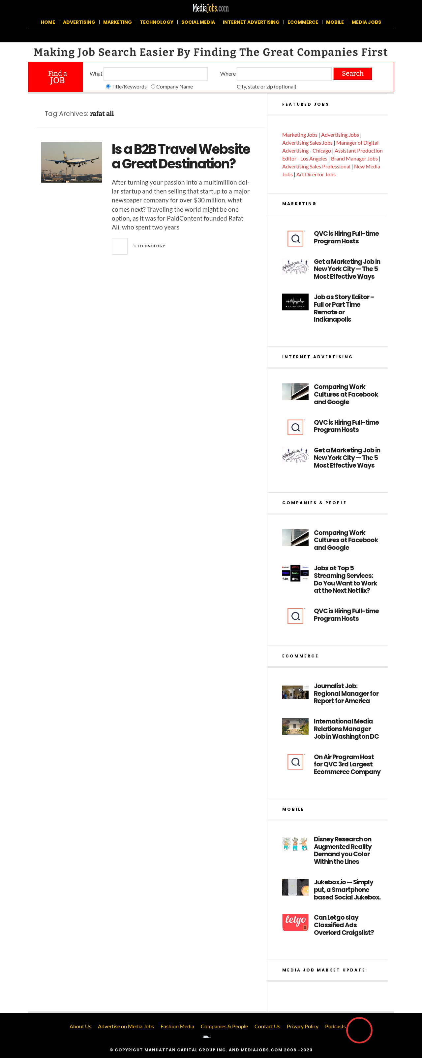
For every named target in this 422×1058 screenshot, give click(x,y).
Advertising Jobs (340, 134)
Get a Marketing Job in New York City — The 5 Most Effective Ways (347, 269)
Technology (156, 22)
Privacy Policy (302, 1026)
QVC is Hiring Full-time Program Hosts (346, 237)
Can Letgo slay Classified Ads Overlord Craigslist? (344, 925)
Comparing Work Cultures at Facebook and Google (346, 394)
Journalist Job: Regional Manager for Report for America (346, 694)
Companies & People (224, 1026)
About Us (80, 1026)
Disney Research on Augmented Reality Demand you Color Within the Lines (343, 851)
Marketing (117, 22)
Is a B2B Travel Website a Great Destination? (181, 156)
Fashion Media (177, 1026)
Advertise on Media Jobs (126, 1026)
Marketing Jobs (299, 134)
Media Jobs (366, 22)
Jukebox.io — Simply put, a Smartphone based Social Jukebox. (347, 890)
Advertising (79, 22)
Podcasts (335, 1026)
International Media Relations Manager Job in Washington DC (346, 729)
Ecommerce (302, 22)
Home (48, 22)
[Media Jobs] (211, 8)
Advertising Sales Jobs (307, 142)
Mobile (335, 22)
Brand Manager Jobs (354, 158)
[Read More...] (120, 246)
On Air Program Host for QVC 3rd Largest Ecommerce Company (347, 765)
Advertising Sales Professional (316, 166)
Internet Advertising (251, 22)
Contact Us (267, 1026)
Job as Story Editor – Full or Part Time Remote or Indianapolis (344, 309)
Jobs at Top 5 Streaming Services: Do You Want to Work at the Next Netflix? (345, 580)
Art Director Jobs (316, 174)
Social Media (198, 22)
